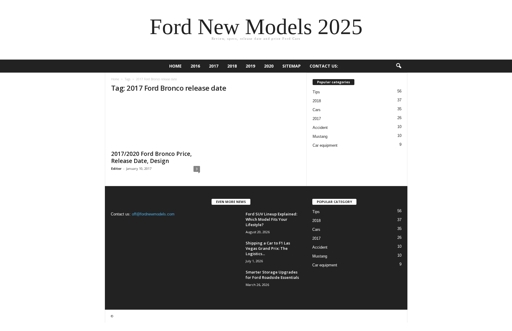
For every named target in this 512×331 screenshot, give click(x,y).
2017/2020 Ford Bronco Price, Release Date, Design (151, 157)
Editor (116, 168)
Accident (320, 127)
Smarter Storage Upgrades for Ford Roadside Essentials (272, 274)
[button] (398, 66)
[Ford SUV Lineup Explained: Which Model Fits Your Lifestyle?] (226, 222)
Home (175, 66)
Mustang (320, 136)
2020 (268, 66)
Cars (317, 110)
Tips (316, 92)
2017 (213, 66)
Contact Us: (324, 66)
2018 (232, 66)
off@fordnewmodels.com (153, 214)
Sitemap (291, 66)
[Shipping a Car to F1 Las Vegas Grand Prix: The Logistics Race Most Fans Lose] (226, 251)
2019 (250, 66)
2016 (195, 66)
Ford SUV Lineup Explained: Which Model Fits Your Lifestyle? (271, 219)
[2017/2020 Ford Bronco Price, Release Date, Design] (155, 123)
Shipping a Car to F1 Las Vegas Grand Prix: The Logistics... (268, 248)
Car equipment (325, 145)
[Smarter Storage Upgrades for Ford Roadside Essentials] (226, 280)
